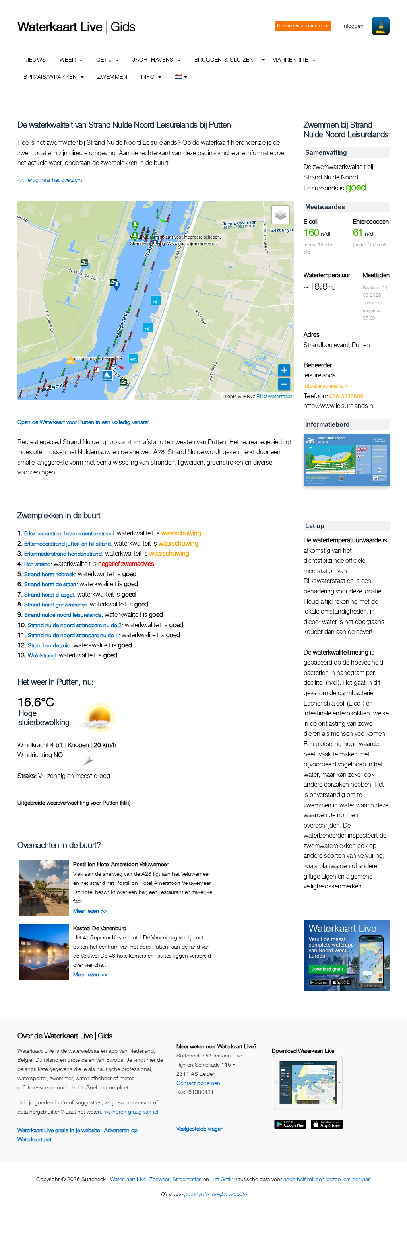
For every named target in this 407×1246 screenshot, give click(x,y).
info (148, 76)
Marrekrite (291, 59)
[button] (167, 221)
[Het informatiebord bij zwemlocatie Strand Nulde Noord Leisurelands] (347, 460)
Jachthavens (154, 59)
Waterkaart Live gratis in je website (58, 1130)
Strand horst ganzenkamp (55, 604)
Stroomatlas (187, 1179)
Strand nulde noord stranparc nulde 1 (73, 635)
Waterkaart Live (128, 1179)
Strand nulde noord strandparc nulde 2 (75, 625)
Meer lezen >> (90, 910)
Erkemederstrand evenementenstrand (69, 533)
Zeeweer (159, 1179)
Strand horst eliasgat (49, 594)
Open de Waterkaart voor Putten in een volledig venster (83, 421)
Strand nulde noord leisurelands (62, 614)
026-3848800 (346, 396)
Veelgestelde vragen (200, 1128)
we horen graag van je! (131, 1111)
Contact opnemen (198, 1082)
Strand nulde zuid (49, 645)
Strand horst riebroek (49, 574)
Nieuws (34, 59)
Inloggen (353, 25)
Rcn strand (37, 563)
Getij (105, 59)
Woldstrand (42, 655)
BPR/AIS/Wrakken (51, 76)
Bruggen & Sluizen (224, 59)
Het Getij (221, 1179)
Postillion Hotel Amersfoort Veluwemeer (120, 864)
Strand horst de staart (50, 584)
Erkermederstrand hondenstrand (63, 553)
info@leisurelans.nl (326, 385)
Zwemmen (112, 76)
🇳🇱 (178, 76)
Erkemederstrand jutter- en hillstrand (67, 543)
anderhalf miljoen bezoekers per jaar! (327, 1179)
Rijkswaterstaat (274, 396)
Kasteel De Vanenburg (99, 928)
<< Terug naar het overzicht (49, 179)
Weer (69, 59)
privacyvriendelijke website (215, 1194)
